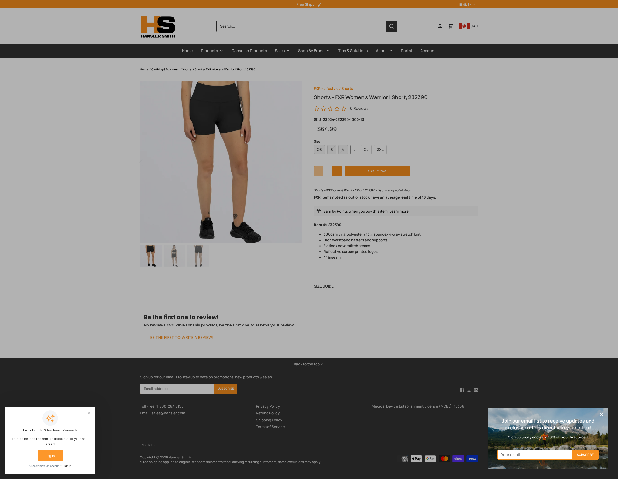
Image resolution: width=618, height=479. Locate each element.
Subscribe (585, 454)
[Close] (601, 414)
